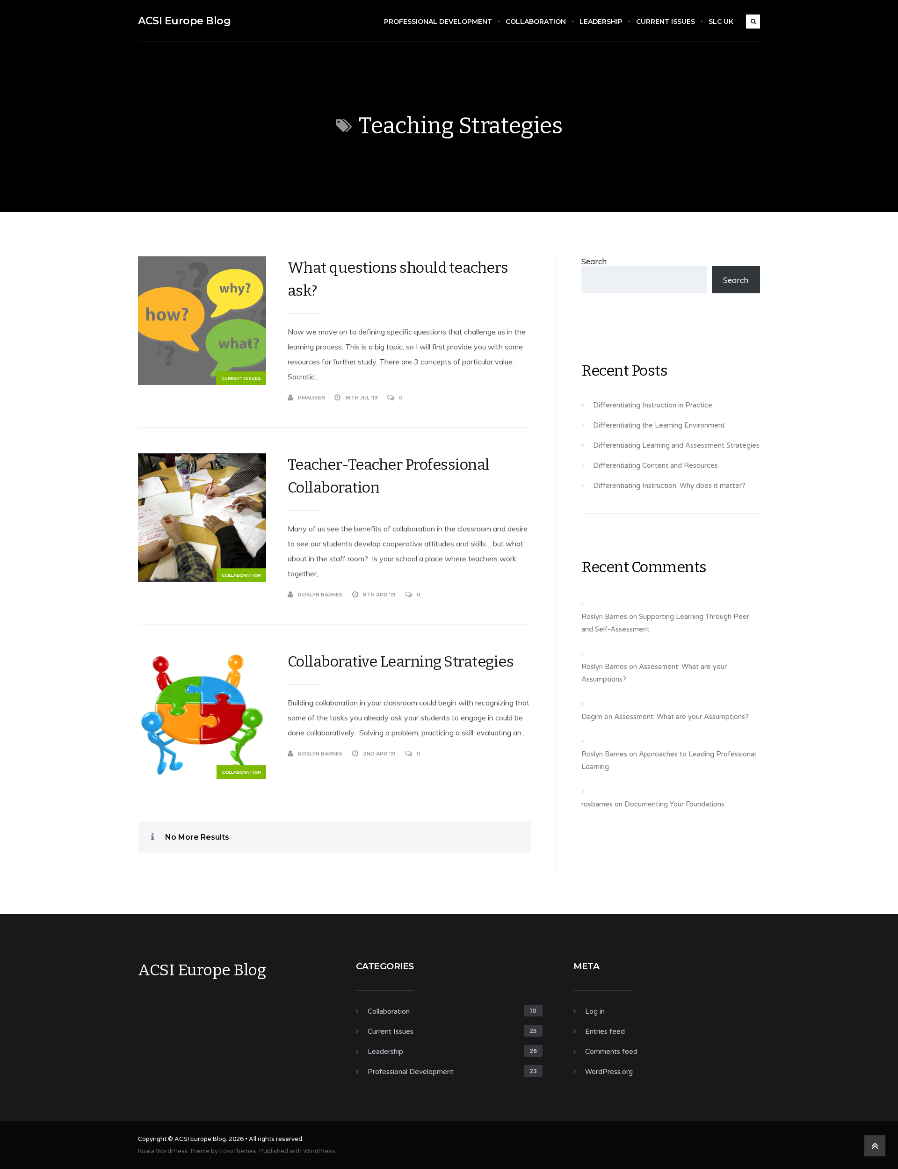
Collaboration (536, 21)
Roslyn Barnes (320, 594)
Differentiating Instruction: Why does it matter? (669, 485)
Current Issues (665, 21)
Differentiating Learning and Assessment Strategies (676, 445)
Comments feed (611, 1051)
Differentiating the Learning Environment (659, 425)
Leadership (601, 21)
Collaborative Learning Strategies (401, 661)
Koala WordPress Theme (174, 1151)
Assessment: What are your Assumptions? (681, 716)
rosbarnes (597, 804)
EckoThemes (237, 1151)
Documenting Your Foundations (674, 804)
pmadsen (311, 397)
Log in (595, 1011)
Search (594, 261)
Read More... (512, 397)
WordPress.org (609, 1071)
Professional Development (438, 21)
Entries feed (605, 1031)
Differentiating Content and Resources (655, 465)
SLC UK (721, 21)
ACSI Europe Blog (184, 21)
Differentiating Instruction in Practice (652, 405)
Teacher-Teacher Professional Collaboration (389, 476)
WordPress (319, 1151)
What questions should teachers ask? (398, 279)
